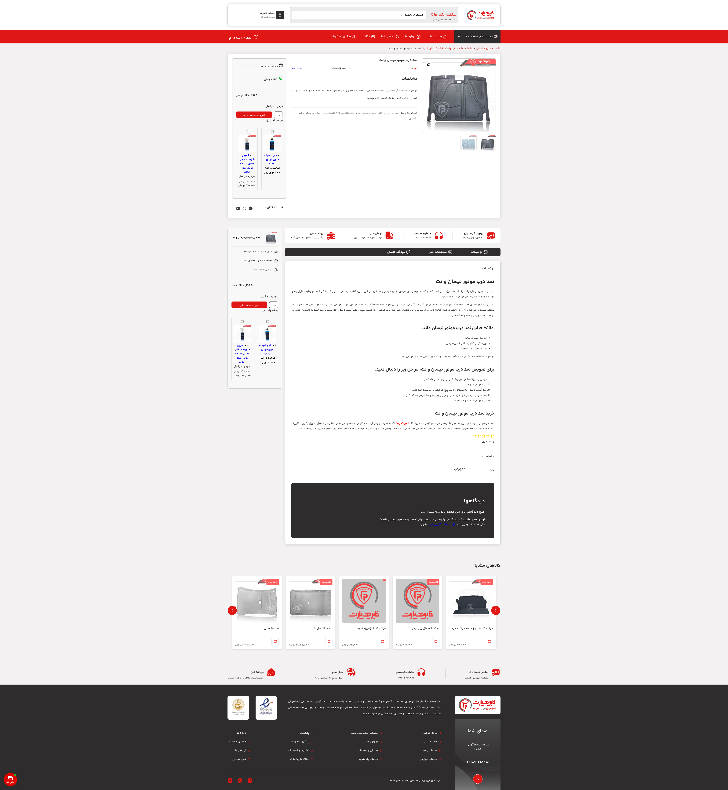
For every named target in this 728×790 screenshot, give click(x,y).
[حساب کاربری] (280, 15)
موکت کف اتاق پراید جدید (425, 628)
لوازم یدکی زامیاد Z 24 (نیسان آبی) (443, 48)
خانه (498, 48)
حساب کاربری (267, 13)
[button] (428, 64)
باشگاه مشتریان (239, 38)
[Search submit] (296, 15)
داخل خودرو (375, 113)
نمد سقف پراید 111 (322, 628)
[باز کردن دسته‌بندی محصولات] (459, 37)
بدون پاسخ (296, 69)
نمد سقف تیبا (271, 628)
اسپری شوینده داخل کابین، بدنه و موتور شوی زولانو (247, 163)
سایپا (470, 48)
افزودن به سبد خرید (254, 114)
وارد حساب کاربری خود (442, 524)
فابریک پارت (402, 423)
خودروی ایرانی (484, 48)
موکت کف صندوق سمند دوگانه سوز (472, 628)
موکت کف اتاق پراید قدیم (371, 628)
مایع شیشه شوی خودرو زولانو (271, 159)
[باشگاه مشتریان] (256, 37)
